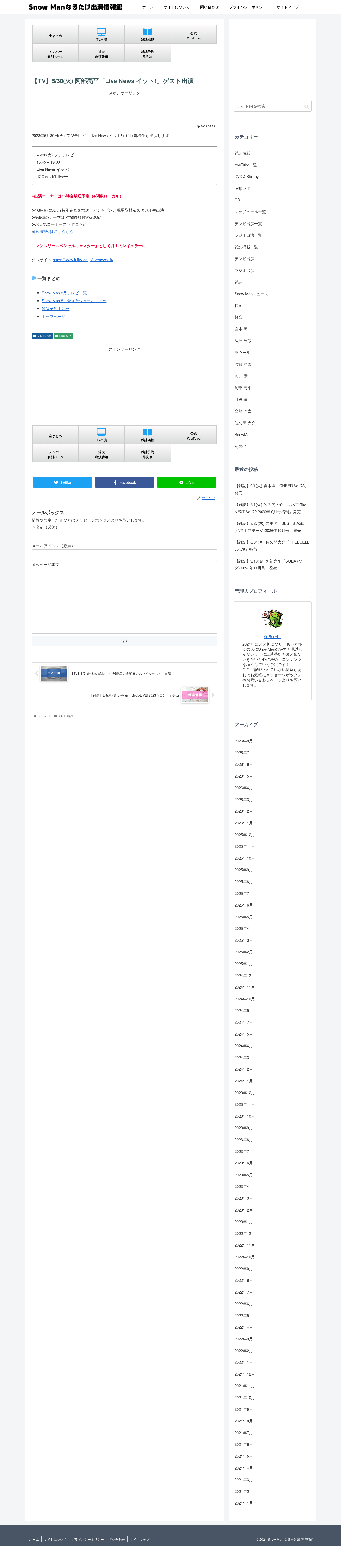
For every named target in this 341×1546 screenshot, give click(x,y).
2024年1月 (244, 1081)
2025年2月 (244, 951)
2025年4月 (244, 928)
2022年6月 (244, 1303)
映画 (238, 305)
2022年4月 (244, 1327)
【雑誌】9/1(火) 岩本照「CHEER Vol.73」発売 (272, 489)
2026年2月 (244, 811)
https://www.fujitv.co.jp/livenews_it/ (83, 259)
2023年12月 (245, 1092)
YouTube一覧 (246, 165)
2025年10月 (245, 858)
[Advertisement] (124, 106)
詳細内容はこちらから (54, 231)
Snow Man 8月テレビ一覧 (64, 293)
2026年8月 (244, 741)
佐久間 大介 (245, 423)
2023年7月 (244, 1151)
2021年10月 (245, 1397)
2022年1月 (244, 1362)
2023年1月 (244, 1221)
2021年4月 (244, 1468)
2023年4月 (244, 1186)
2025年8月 (244, 881)
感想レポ (242, 188)
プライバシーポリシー (87, 1539)
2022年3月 (244, 1339)
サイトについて (55, 1539)
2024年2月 (244, 1069)
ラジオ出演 (244, 270)
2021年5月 (244, 1456)
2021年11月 (245, 1385)
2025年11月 (245, 846)
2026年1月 (244, 823)
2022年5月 (244, 1315)
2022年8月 (244, 1280)
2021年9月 (244, 1409)
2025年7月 (244, 893)
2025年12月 (245, 834)
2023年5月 (244, 1174)
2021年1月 (244, 1503)
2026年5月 (244, 776)
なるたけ (272, 636)
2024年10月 (245, 999)
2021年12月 (245, 1374)
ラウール (242, 352)
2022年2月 (244, 1350)
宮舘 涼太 (243, 411)
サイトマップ (139, 1539)
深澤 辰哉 (243, 340)
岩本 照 (241, 329)
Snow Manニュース (251, 293)
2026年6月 (244, 764)
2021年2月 (244, 1491)
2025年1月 (244, 963)
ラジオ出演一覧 (248, 235)
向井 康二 (243, 376)
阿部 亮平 (65, 336)
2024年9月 (244, 1010)
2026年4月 (244, 787)
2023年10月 (245, 1116)
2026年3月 (244, 799)
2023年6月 (244, 1163)
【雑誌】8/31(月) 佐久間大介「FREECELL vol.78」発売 (272, 545)
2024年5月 (244, 1034)
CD (237, 200)
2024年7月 (244, 1022)
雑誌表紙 (242, 153)
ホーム (34, 1539)
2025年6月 (244, 905)
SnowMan (243, 434)
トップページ (53, 316)
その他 (240, 446)
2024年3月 (244, 1057)
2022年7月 (244, 1292)
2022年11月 (245, 1245)
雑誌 (238, 282)
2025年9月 (244, 869)
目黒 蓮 (241, 399)
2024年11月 (245, 987)
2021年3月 (244, 1479)
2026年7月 (244, 752)
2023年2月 (244, 1210)
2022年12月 (245, 1233)
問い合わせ (117, 1539)
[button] (306, 106)
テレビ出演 (44, 336)
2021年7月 (244, 1432)
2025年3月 (244, 940)
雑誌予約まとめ (55, 308)
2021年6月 (244, 1444)
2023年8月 (244, 1139)
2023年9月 (244, 1127)
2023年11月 (245, 1104)
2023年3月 (244, 1198)
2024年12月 (245, 975)
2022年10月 (245, 1257)
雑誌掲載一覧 (246, 247)
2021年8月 (244, 1421)
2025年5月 (244, 916)
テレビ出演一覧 (248, 223)
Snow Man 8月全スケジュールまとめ (74, 300)
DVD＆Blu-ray (247, 176)
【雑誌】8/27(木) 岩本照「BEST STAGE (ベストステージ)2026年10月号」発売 (269, 526)
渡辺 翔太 (243, 364)
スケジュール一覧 (250, 211)
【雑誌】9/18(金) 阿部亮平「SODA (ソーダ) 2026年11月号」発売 (270, 564)
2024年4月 (244, 1045)
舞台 (238, 317)
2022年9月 (244, 1268)
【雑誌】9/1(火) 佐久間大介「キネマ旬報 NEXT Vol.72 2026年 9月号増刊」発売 (271, 507)
